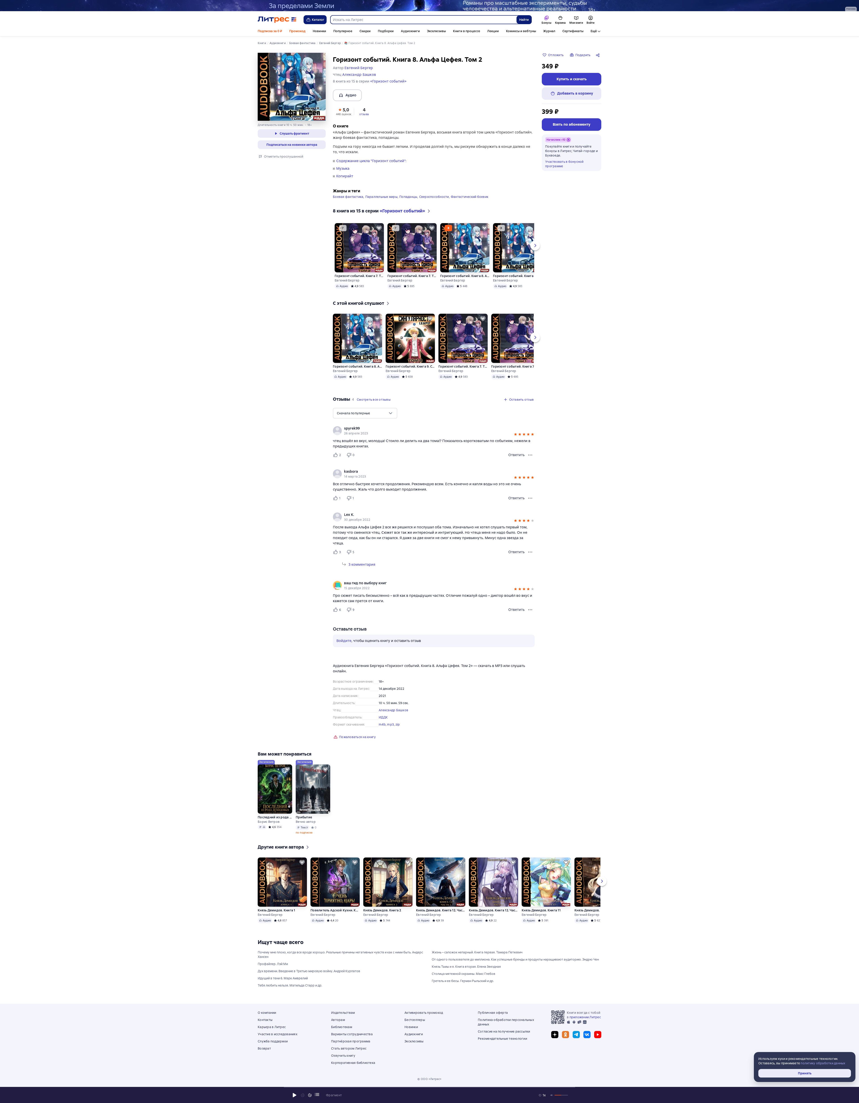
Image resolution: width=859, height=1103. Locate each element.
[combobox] (423, 20)
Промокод (297, 31)
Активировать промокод (423, 1013)
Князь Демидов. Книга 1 (276, 910)
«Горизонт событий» (388, 81)
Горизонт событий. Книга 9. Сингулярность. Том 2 (410, 366)
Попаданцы (408, 197)
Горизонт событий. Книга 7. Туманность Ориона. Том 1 (412, 276)
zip (397, 724)
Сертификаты (572, 31)
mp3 (390, 724)
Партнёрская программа (350, 1041)
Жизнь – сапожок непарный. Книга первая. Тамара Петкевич (477, 952)
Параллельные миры (381, 197)
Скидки (365, 31)
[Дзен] (554, 1034)
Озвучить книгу (343, 1056)
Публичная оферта (493, 1013)
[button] (343, 111)
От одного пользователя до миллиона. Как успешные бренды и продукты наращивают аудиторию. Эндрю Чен (515, 959)
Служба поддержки (273, 1041)
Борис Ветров (269, 822)
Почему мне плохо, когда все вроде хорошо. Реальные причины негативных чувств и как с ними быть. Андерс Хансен (340, 954)
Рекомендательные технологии (502, 1039)
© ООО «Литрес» (429, 1079)
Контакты (265, 1020)
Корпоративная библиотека (353, 1063)
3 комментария (362, 564)
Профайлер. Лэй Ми (273, 964)
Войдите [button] (343, 640)
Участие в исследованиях (277, 1034)
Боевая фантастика (348, 197)
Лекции (493, 31)
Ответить (516, 455)
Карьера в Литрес (272, 1027)
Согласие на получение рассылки (504, 1031)
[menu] (365, 413)
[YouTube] (597, 1034)
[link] (427, 428)
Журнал (549, 31)
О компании (267, 1013)
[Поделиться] (598, 55)
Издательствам (343, 1013)
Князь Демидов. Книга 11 (541, 910)
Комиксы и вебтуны (521, 31)
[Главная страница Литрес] (277, 19)
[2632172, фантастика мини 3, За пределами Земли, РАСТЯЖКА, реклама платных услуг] (429, 5)
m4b (382, 724)
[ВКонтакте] (587, 1034)
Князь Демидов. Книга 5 (593, 910)
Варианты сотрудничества (352, 1034)
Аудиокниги (410, 31)
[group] (434, 431)
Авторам (338, 1020)
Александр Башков (393, 710)
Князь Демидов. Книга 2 (382, 910)
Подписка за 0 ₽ (270, 31)
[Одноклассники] (565, 1034)
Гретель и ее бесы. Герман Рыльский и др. (463, 981)
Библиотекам (341, 1027)
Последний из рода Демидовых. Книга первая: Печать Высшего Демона (275, 817)
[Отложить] (379, 228)
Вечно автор (306, 822)
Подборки (386, 31)
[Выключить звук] (552, 1095)
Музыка (342, 168)
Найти (524, 20)
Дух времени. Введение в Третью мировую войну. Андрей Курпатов (309, 971)
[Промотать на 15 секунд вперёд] (310, 1095)
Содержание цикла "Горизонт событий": (371, 161)
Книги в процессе (466, 31)
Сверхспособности (434, 197)
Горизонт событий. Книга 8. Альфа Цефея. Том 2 (464, 276)
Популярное (342, 31)
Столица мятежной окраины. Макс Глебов (463, 974)
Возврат (264, 1048)
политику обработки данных (823, 1063)
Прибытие (304, 817)
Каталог (318, 20)
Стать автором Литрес (348, 1048)
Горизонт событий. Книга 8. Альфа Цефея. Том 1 (517, 276)
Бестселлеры (414, 1020)
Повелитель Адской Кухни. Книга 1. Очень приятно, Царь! (335, 910)
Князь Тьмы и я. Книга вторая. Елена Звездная (466, 967)
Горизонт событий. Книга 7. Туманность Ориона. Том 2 (359, 276)
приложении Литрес (585, 1017)
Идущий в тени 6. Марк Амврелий (283, 978)
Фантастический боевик (469, 197)
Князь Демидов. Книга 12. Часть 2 (440, 910)
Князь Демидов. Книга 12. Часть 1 (493, 910)
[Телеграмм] (576, 1034)
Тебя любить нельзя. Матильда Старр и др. (290, 985)
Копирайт (344, 176)
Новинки (319, 31)
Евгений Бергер (347, 280)
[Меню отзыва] (530, 455)
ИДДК (383, 717)
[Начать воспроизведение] (294, 1095)
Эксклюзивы (436, 31)
